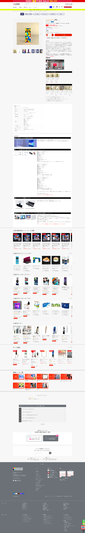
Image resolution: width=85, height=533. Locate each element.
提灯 (65, 527)
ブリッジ (48, 221)
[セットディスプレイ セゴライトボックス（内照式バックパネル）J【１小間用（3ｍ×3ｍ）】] (65, 237)
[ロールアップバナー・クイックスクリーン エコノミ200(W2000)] (56, 281)
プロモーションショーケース (65, 266)
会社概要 (37, 471)
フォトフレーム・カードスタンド (48, 517)
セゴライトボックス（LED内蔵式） (28, 11)
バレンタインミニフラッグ (68, 519)
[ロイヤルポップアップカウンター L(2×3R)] (65, 305)
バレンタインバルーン (68, 518)
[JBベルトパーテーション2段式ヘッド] (62, 354)
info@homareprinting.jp (16, 478)
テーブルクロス (45, 310)
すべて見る (70, 230)
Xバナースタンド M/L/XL (16, 336)
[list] (28, 34)
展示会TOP (25, 7)
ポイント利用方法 (38, 480)
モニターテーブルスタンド (17, 266)
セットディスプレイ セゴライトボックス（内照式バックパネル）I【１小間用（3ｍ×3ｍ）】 (56, 244)
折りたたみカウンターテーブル (36, 311)
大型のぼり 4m (15, 359)
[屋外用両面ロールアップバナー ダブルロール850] (65, 281)
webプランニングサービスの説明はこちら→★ (45, 194)
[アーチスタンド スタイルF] (36, 260)
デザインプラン (38, 477)
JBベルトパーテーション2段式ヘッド (62, 360)
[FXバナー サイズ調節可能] (46, 330)
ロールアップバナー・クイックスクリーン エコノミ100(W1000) (26, 288)
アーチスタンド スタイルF (36, 266)
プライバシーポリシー (53, 496)
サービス (35, 7)
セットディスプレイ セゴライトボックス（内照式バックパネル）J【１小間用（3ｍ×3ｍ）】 (65, 244)
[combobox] (42, 4)
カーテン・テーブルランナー (48, 515)
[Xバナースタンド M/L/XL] (17, 330)
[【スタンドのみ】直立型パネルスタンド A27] (26, 354)
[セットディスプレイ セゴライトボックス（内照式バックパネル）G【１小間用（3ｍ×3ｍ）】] (36, 237)
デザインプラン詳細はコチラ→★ (42, 177)
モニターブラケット (62, 221)
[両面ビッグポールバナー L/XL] (35, 354)
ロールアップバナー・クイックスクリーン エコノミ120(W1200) (36, 288)
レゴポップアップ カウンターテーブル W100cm (17, 311)
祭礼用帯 (66, 530)
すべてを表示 (69, 347)
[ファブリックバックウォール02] (27, 260)
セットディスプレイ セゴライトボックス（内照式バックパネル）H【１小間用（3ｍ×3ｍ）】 (46, 244)
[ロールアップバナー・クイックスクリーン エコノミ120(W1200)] (36, 281)
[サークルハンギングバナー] (56, 260)
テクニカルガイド (38, 476)
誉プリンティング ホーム (16, 11)
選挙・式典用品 (67, 526)
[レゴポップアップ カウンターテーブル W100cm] (17, 305)
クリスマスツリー (26, 516)
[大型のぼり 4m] (17, 354)
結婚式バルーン (46, 519)
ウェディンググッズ (47, 521)
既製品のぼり (66, 521)
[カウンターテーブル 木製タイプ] (27, 305)
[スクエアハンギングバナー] (46, 260)
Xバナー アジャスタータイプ (65, 336)
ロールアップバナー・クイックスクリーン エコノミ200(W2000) (55, 288)
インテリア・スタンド (47, 522)
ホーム (46, 96)
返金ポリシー (47, 496)
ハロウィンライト (67, 515)
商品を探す (15, 7)
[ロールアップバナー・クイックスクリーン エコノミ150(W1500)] (46, 281)
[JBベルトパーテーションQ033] (71, 354)
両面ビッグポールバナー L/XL (34, 360)
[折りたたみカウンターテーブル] (36, 305)
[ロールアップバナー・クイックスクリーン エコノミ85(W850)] (17, 281)
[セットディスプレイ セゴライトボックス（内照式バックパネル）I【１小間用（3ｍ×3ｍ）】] (56, 237)
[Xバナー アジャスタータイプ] (65, 330)
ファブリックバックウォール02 (26, 266)
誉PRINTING (17, 496)
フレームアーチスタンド (47, 518)
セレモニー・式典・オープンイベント (70, 525)
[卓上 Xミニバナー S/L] (27, 330)
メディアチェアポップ (55, 310)
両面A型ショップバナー (55, 335)
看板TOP (20, 7)
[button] (62, 7)
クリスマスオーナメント (27, 515)
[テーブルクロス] (46, 305)
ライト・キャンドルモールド (48, 523)
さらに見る (42, 424)
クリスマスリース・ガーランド (28, 518)
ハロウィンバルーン (67, 516)
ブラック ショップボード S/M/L (53, 360)
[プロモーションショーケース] (65, 260)
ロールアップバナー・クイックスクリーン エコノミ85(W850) (17, 288)
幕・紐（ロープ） (67, 524)
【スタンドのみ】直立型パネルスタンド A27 (26, 360)
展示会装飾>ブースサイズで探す (51, 100)
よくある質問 (38, 482)
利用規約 (58, 496)
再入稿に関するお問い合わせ (40, 485)
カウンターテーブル (40, 220)
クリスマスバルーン (26, 520)
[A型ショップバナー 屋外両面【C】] (36, 330)
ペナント (66, 528)
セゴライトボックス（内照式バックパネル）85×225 (40, 11)
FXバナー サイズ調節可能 (46, 336)
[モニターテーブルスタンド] (17, 260)
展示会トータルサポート (39, 479)
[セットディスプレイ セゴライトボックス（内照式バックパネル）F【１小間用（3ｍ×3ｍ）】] (27, 237)
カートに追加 (63, 34)
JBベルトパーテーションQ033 (71, 360)
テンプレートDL (48, 21)
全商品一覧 (49, 99)
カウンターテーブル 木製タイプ (26, 311)
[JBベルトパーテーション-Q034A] (44, 354)
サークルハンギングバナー (55, 266)
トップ (37, 469)
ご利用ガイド (38, 474)
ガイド (30, 7)
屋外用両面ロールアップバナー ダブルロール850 (65, 287)
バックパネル (22, 11)
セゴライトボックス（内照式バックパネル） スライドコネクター (57, 92)
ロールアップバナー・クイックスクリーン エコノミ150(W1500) (46, 288)
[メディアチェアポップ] (56, 305)
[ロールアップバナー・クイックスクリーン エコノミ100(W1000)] (27, 281)
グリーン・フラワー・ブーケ (48, 520)
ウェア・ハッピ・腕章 (68, 523)
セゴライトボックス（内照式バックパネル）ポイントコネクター (71, 92)
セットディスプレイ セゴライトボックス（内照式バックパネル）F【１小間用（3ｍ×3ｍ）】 (26, 244)
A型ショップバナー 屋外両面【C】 (36, 336)
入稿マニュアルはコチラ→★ (42, 163)
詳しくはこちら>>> (52, 9)
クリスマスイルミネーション (27, 517)
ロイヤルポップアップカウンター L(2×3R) (65, 311)
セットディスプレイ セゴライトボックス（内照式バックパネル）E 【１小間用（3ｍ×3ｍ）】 (17, 244)
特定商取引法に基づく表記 (68, 496)
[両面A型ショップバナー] (56, 330)
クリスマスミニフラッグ (27, 521)
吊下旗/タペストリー (67, 522)
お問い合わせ (38, 483)
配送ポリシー (62, 496)
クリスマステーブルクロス (27, 519)
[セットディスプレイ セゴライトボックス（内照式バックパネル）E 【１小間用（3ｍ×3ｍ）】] (17, 237)
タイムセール (49, 97)
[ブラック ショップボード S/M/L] (53, 354)
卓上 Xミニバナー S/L (26, 335)
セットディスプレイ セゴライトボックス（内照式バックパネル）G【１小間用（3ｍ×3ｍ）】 (36, 244)
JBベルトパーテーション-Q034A (44, 360)
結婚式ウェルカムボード (47, 516)
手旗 (65, 529)
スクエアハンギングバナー (46, 266)
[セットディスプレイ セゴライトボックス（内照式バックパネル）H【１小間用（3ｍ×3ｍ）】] (46, 237)
